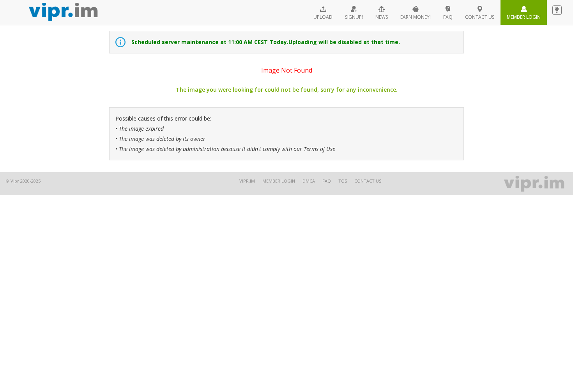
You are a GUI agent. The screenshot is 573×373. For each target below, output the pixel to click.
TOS (342, 181)
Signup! (354, 17)
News (381, 17)
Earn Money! (415, 17)
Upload (322, 17)
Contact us (479, 17)
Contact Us (367, 181)
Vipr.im (247, 181)
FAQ (448, 17)
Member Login (524, 17)
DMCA (308, 181)
